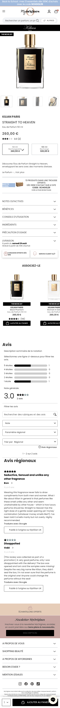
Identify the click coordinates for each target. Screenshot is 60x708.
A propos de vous (13, 643)
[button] (52, 699)
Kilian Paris (11, 117)
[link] (49, 12)
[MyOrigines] (30, 11)
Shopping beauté (12, 651)
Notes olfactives (12, 201)
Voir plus (19, 172)
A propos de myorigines (17, 659)
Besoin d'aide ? (11, 667)
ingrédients (9, 224)
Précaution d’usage (14, 232)
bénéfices (8, 209)
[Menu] (4, 12)
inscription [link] (30, 633)
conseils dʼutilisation (15, 217)
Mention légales (12, 674)
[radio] (15, 149)
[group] (30, 61)
